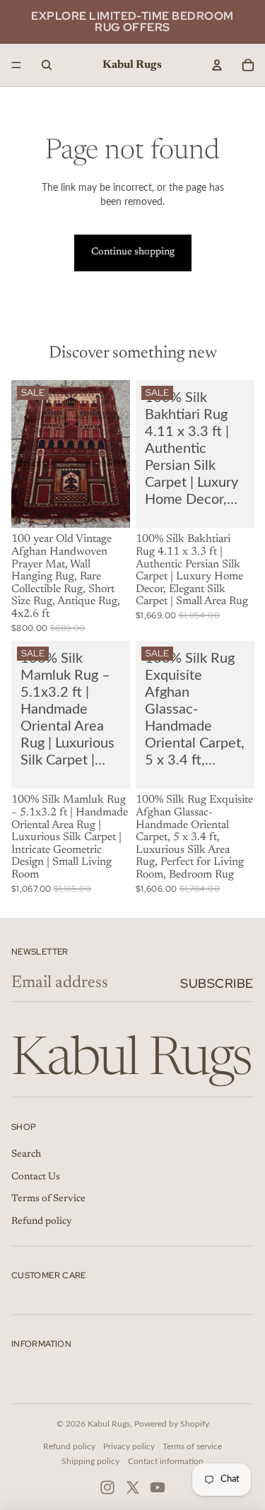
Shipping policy (90, 1461)
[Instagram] (107, 1487)
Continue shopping (133, 252)
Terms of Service (48, 1199)
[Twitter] (132, 1487)
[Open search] (46, 65)
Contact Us (35, 1177)
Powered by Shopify (171, 1424)
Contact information (166, 1461)
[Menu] (16, 65)
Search (26, 1155)
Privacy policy (129, 1446)
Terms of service (192, 1446)
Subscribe (217, 983)
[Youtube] (157, 1487)
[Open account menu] (216, 65)
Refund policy (41, 1222)
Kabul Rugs (109, 1424)
